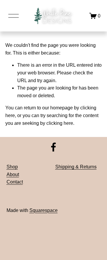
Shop (12, 167)
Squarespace (43, 210)
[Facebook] (53, 147)
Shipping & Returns (76, 167)
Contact (15, 182)
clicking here (59, 123)
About (13, 174)
